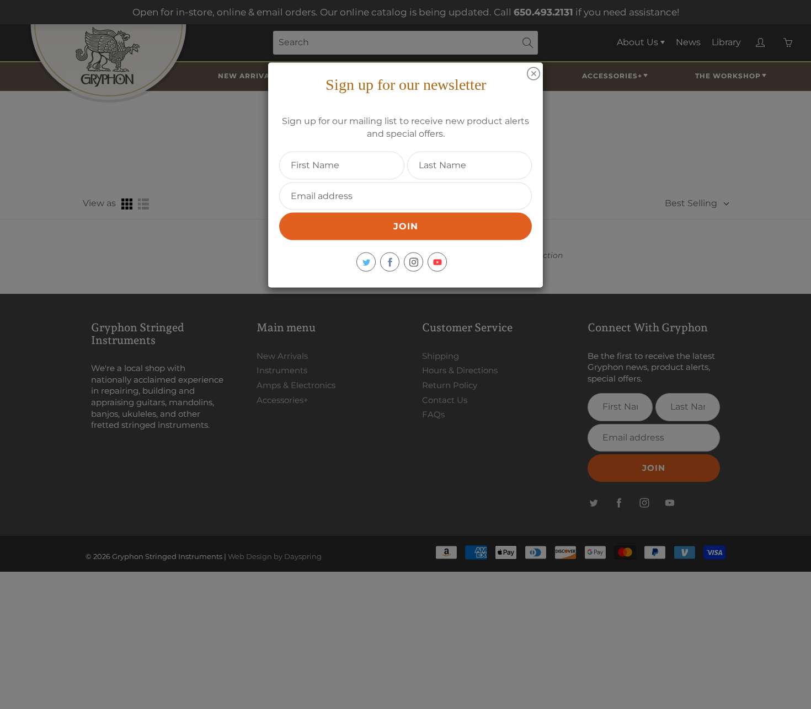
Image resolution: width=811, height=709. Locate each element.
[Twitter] (366, 262)
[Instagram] (413, 262)
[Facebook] (389, 262)
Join (405, 226)
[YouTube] (437, 262)
